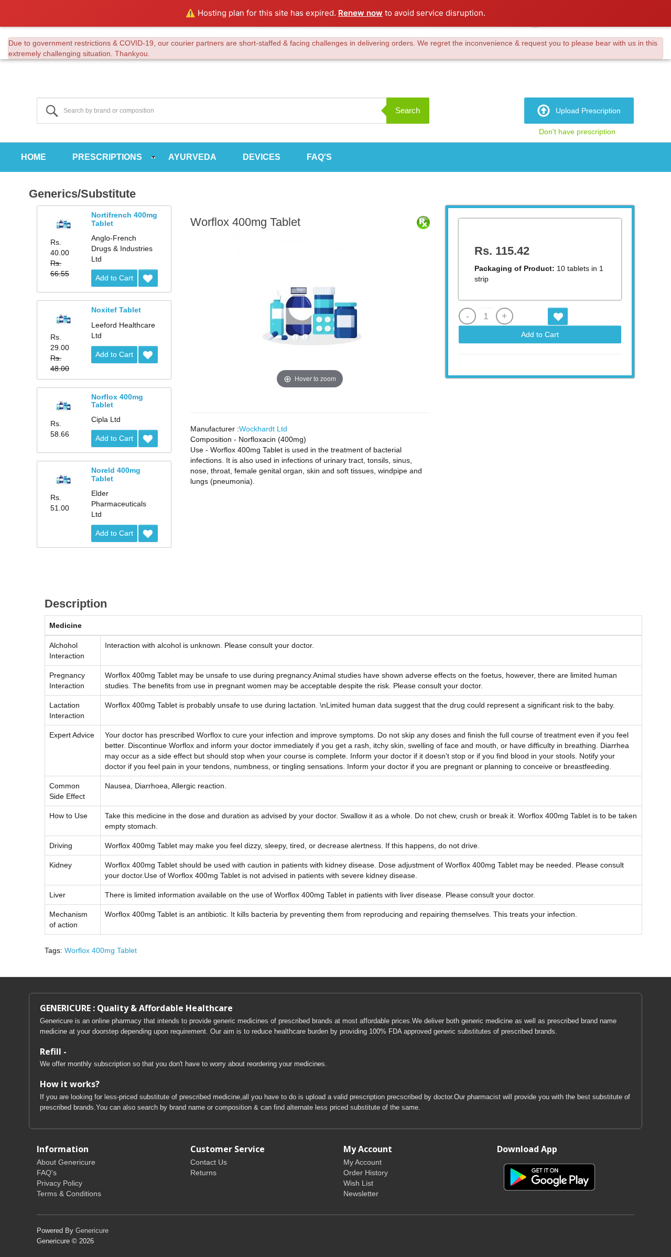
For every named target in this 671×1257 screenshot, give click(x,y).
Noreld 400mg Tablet (115, 474)
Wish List (358, 1183)
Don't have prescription (577, 131)
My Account (362, 1162)
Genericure (92, 1230)
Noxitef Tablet (116, 310)
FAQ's (319, 157)
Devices (261, 157)
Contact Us (208, 1162)
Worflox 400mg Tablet (100, 950)
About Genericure (66, 1162)
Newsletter (360, 1193)
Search (407, 110)
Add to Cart (114, 278)
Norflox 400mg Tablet (117, 401)
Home (33, 157)
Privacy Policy (59, 1183)
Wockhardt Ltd (263, 429)
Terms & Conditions (69, 1193)
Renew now (360, 13)
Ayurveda (192, 157)
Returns (203, 1172)
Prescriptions (107, 157)
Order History (365, 1172)
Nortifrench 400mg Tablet (124, 219)
